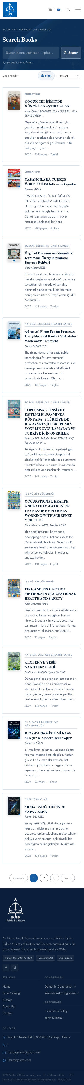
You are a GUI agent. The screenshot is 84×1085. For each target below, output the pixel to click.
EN (59, 9)
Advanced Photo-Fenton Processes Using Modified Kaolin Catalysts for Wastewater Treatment (50, 336)
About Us (8, 1006)
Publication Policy (56, 1011)
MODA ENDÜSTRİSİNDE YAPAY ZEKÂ (45, 809)
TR (50, 9)
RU (68, 9)
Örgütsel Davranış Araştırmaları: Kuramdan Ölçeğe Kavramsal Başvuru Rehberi (49, 257)
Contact (7, 1013)
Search (73, 52)
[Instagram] (14, 967)
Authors (7, 1000)
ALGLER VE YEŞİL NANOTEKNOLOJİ (41, 664)
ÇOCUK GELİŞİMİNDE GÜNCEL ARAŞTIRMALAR (47, 104)
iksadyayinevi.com (19, 1060)
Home (6, 986)
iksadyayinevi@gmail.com (24, 1052)
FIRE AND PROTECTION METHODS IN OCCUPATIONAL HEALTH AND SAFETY (50, 593)
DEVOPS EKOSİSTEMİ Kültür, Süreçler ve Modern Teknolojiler (48, 735)
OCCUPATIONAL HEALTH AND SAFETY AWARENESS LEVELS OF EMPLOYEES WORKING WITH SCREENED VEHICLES (49, 510)
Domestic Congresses (59, 986)
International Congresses (60, 993)
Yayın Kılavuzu (53, 1017)
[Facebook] (6, 967)
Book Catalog (11, 993)
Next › (67, 878)
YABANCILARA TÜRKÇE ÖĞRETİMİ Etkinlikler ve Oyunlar (50, 182)
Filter (48, 76)
